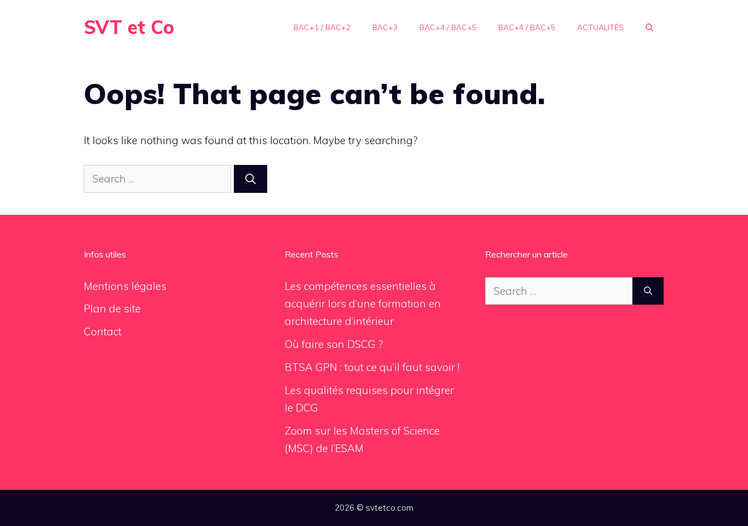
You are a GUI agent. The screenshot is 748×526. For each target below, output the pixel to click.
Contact (103, 331)
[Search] (250, 179)
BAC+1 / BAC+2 (322, 27)
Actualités (600, 27)
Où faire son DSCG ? (334, 344)
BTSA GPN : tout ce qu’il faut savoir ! (372, 367)
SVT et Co (129, 27)
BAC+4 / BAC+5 (447, 27)
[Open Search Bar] (649, 27)
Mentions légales (125, 286)
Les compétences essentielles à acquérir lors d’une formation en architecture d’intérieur (363, 303)
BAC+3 (385, 27)
